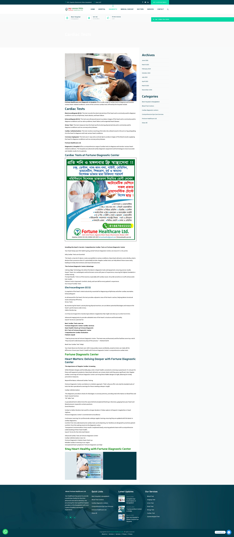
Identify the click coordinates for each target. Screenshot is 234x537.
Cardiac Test (151, 513)
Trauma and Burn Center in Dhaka (134, 510)
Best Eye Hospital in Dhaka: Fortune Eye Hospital (132, 519)
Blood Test (150, 496)
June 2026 (145, 60)
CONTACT (160, 9)
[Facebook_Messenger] (228, 532)
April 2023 (145, 81)
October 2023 (146, 73)
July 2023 (145, 77)
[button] (5, 531)
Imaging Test (151, 499)
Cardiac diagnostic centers (150, 110)
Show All (144, 123)
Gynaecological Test (153, 516)
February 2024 (146, 69)
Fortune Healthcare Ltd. (149, 118)
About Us (104, 534)
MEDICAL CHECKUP (127, 9)
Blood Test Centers (148, 106)
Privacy (124, 534)
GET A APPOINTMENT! (160, 2)
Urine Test (150, 503)
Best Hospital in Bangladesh (151, 102)
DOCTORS (140, 9)
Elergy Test (150, 510)
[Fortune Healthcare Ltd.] (74, 9)
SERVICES (150, 9)
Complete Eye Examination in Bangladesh (131, 501)
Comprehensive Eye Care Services (152, 114)
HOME (93, 9)
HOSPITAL (101, 9)
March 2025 (145, 64)
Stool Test (150, 506)
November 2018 (147, 90)
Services (111, 534)
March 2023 (145, 85)
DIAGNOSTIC (113, 9)
